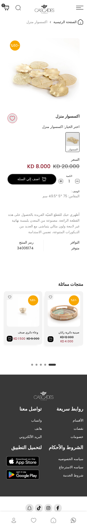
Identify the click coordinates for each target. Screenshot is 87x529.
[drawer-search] (18, 8)
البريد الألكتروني (30, 436)
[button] (12, 118)
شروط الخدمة (73, 475)
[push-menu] (79, 8)
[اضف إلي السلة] (50, 339)
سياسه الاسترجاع (71, 467)
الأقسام (78, 420)
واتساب (36, 420)
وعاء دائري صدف (28, 332)
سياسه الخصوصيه (70, 458)
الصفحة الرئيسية (65, 22)
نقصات (78, 428)
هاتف (38, 428)
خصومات (77, 436)
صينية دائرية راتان (68, 332)
